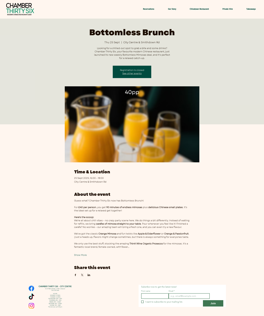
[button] (246, 9)
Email (172, 291)
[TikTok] (31, 297)
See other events (132, 73)
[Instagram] (31, 305)
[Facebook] (31, 288)
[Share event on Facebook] (75, 275)
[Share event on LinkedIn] (89, 275)
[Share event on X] (82, 275)
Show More (80, 255)
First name (145, 291)
